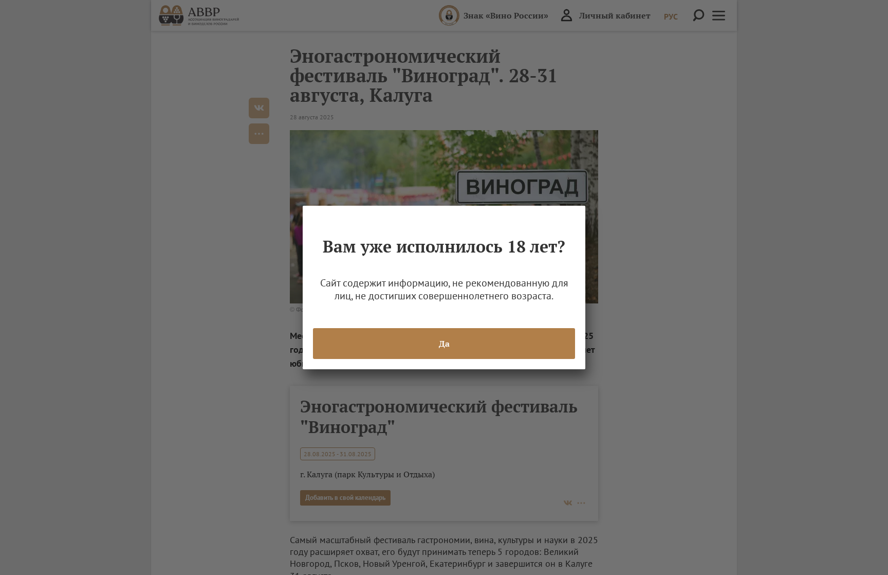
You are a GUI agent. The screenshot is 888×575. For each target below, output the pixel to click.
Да (444, 343)
